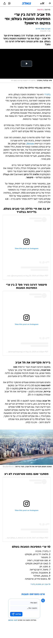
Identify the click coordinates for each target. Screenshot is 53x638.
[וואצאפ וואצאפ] (9, 3)
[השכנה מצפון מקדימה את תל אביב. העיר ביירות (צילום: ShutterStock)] (26, 449)
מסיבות (38, 584)
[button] (42, 3)
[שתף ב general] (4, 3)
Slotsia (30, 144)
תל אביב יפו (46, 584)
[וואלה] (26, 3)
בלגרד (47, 95)
